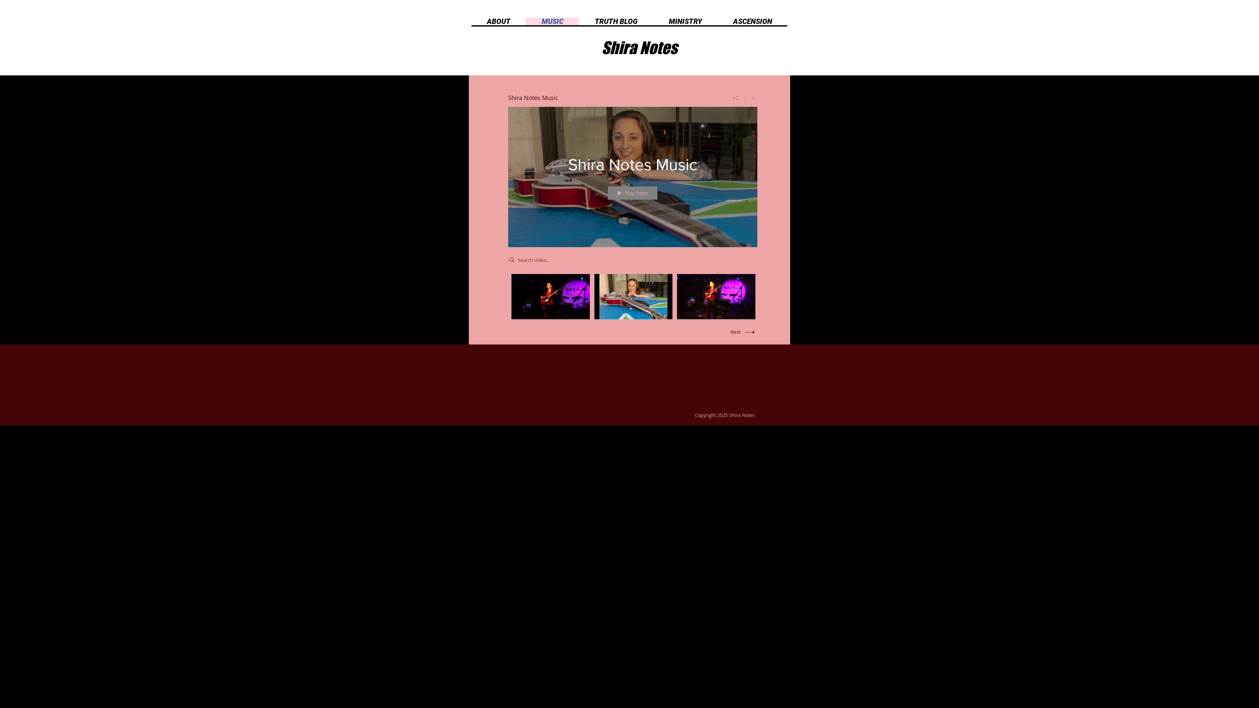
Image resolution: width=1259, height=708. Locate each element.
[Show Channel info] (751, 98)
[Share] (736, 98)
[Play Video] (550, 296)
